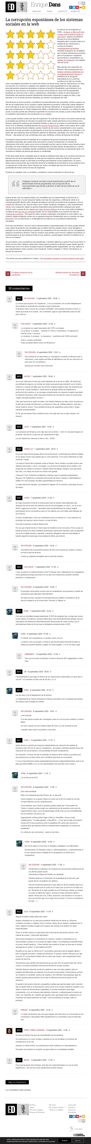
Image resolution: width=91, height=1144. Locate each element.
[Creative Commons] (79, 1135)
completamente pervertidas (68, 48)
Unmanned (29, 654)
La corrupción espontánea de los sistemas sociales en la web (44, 22)
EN (80, 3)
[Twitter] (74, 7)
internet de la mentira (14, 214)
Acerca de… (76, 11)
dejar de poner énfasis (48, 209)
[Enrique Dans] (16, 7)
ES (83, 3)
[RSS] (83, 7)
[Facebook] (70, 7)
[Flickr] (80, 7)
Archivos (36, 11)
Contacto (62, 11)
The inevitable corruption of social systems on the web (61, 258)
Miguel (27, 1060)
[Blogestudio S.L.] (75, 1128)
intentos (32, 209)
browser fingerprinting (50, 126)
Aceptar (65, 1140)
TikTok (8, 207)
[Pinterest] (77, 7)
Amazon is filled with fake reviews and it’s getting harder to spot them (70, 34)
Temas (49, 11)
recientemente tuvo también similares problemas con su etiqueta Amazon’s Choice (70, 71)
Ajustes (77, 1140)
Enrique (45, 4)
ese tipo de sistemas (26, 212)
